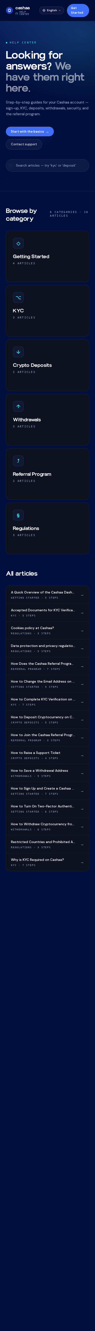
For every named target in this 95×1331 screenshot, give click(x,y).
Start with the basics (30, 131)
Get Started (77, 10)
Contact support (24, 144)
